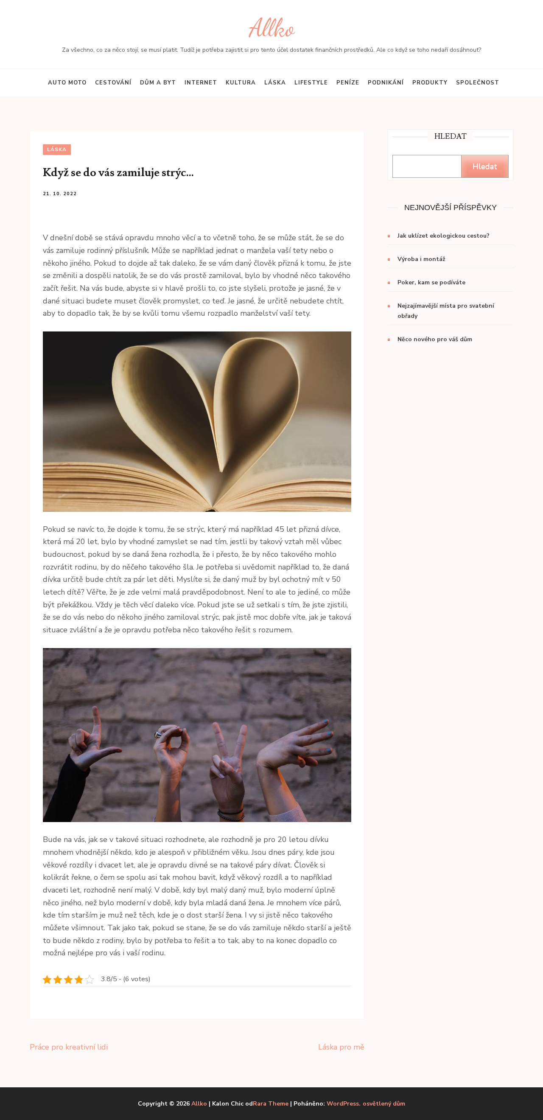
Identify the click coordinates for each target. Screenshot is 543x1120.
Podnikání (386, 83)
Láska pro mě (341, 1047)
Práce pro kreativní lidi (69, 1047)
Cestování (113, 83)
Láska (275, 83)
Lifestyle (311, 83)
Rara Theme (270, 1104)
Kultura (241, 83)
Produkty (430, 83)
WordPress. (344, 1104)
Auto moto (67, 83)
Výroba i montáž (421, 259)
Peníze (347, 83)
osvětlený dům (384, 1104)
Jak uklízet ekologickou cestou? (443, 236)
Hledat (485, 166)
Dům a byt (158, 83)
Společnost (477, 83)
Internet (201, 83)
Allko (271, 27)
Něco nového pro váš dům (434, 339)
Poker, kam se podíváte (431, 282)
